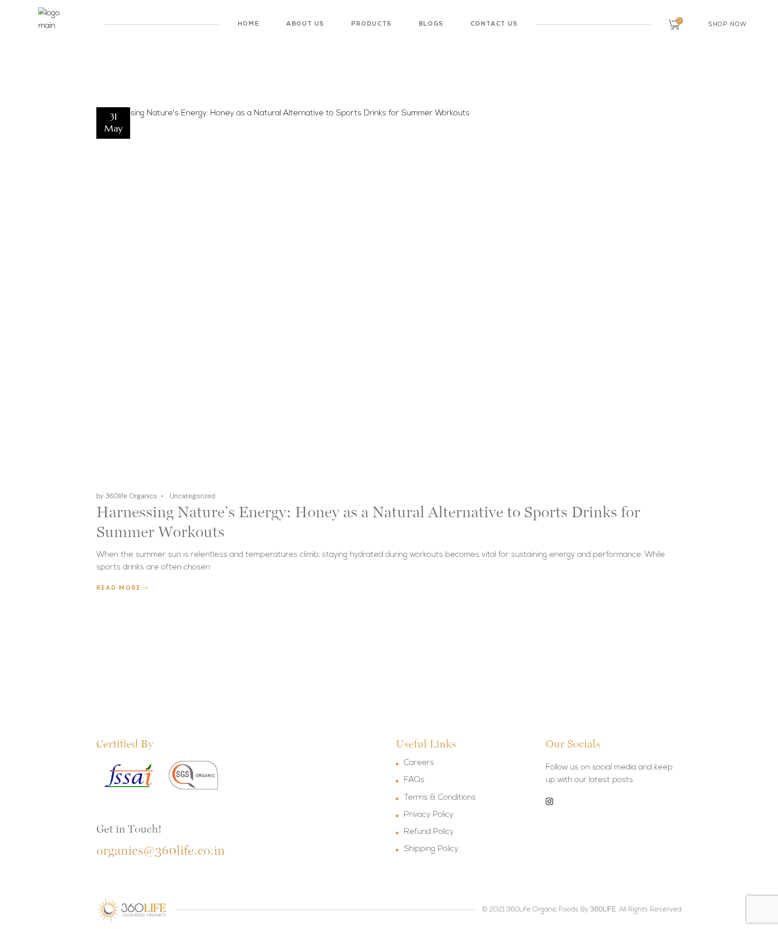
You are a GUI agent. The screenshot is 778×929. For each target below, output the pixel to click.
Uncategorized (192, 496)
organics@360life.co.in (160, 850)
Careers (419, 763)
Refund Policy (429, 832)
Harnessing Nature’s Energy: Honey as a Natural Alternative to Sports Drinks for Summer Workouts (368, 522)
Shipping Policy (431, 849)
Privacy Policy (428, 815)
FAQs (414, 780)
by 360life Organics (126, 496)
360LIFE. (603, 909)
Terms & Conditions (440, 798)
